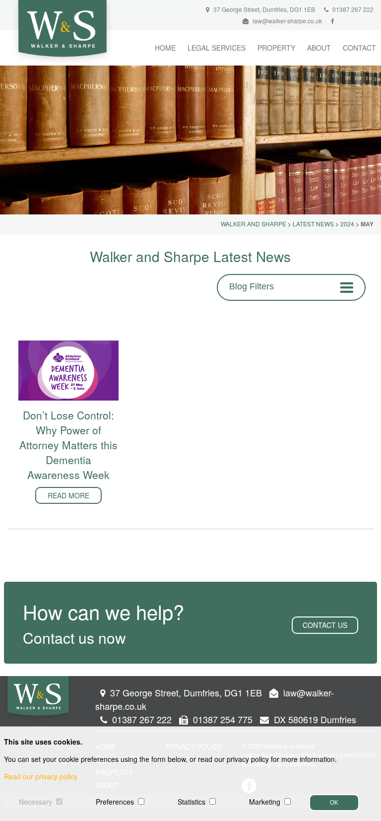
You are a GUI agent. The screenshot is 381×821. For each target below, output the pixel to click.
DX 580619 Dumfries (313, 719)
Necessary (35, 802)
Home (165, 48)
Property (276, 48)
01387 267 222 (352, 9)
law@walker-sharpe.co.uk (287, 20)
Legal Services (217, 48)
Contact (359, 48)
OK (334, 802)
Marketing (264, 802)
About (319, 48)
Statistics (191, 802)
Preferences (115, 802)
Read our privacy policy (40, 776)
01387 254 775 (221, 719)
